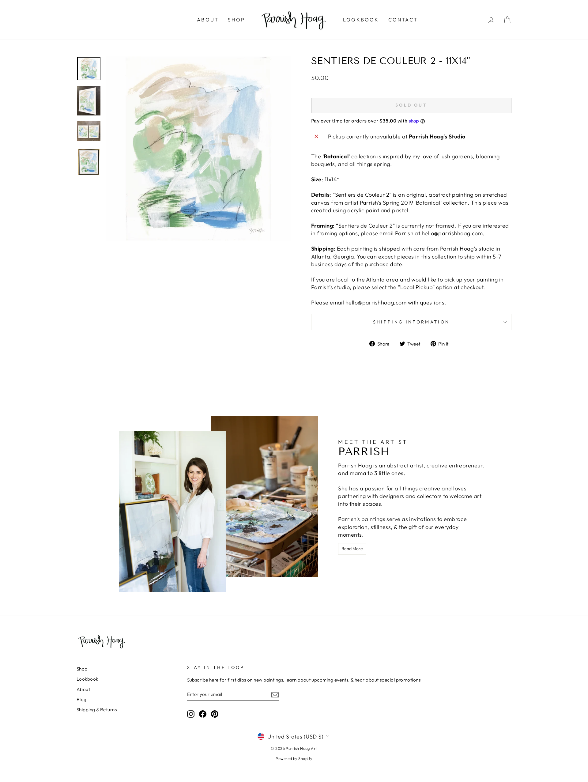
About (208, 20)
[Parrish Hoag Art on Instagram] (190, 714)
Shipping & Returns (97, 709)
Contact (403, 20)
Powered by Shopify (294, 758)
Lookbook (361, 20)
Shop (236, 20)
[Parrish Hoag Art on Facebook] (202, 714)
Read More (352, 548)
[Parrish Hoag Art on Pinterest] (214, 714)
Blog (82, 699)
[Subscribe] (275, 694)
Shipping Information (411, 322)
